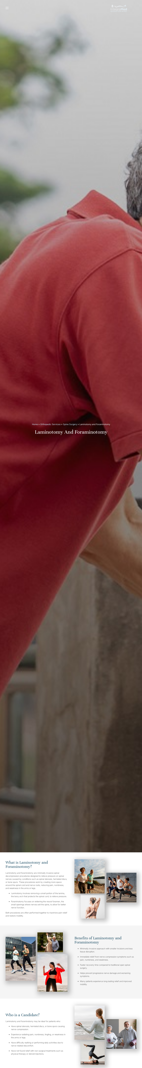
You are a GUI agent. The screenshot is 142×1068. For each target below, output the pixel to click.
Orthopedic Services (50, 424)
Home (35, 424)
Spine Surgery (70, 424)
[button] (6, 8)
